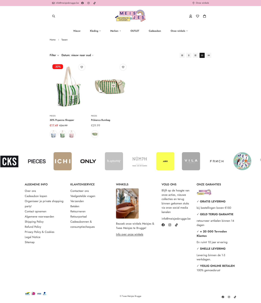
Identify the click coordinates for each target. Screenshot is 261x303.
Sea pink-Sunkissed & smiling (71, 134)
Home (53, 39)
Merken (114, 31)
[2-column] (188, 55)
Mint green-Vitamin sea (62, 134)
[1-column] (182, 55)
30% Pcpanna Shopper (62, 120)
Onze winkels (178, 31)
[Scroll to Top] (255, 286)
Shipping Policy (34, 222)
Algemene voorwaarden (39, 216)
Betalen (74, 206)
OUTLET (134, 31)
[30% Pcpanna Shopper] (68, 87)
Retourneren (77, 211)
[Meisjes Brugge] (130, 16)
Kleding (94, 31)
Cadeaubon (155, 31)
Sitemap (30, 242)
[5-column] (208, 55)
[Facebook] (82, 3)
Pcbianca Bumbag (100, 120)
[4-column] (202, 55)
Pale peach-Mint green (95, 134)
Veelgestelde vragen (82, 196)
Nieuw (76, 31)
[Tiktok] (94, 3)
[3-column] (195, 55)
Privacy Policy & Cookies (39, 232)
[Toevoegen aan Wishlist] (81, 67)
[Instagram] (88, 3)
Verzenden (77, 201)
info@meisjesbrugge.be (176, 219)
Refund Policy (33, 227)
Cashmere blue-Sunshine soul (53, 134)
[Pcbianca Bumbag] (110, 87)
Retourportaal (78, 216)
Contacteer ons (79, 191)
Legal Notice (32, 237)
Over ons (30, 191)
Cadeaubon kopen (36, 196)
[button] (204, 16)
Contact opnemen (35, 211)
